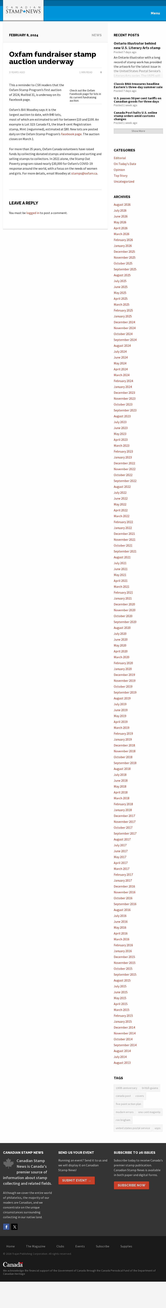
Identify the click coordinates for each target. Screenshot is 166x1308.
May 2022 (120, 504)
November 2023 (124, 398)
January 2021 (123, 598)
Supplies (126, 1246)
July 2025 (120, 281)
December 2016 (124, 886)
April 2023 (121, 440)
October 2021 (123, 545)
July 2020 (120, 634)
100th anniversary (126, 1088)
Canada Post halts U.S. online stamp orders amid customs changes (135, 115)
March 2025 (121, 304)
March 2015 (121, 1010)
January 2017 (123, 880)
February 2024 (123, 381)
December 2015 (124, 957)
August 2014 (122, 1051)
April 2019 (121, 722)
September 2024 (125, 340)
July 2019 (120, 704)
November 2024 (124, 328)
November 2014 (124, 1033)
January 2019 (123, 739)
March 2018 (121, 798)
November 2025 (124, 257)
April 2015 (121, 1004)
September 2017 (125, 833)
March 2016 (121, 939)
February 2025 (123, 310)
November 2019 (124, 681)
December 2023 (124, 393)
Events (80, 1246)
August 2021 (122, 557)
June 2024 (121, 357)
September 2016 (125, 904)
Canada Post (123, 1096)
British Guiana (150, 1088)
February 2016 (123, 945)
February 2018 (123, 804)
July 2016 (120, 916)
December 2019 (124, 675)
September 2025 (125, 269)
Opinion (119, 170)
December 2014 (124, 1027)
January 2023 (123, 457)
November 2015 (124, 963)
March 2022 (121, 516)
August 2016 (122, 910)
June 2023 (121, 428)
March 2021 (121, 586)
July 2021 (120, 563)
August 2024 (122, 346)
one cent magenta (149, 1112)
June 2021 (121, 569)
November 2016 (124, 892)
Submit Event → (76, 1180)
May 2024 (120, 363)
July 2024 (120, 351)
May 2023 (120, 434)
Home (10, 1246)
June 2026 (121, 216)
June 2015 (121, 992)
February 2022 (123, 522)
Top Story (120, 175)
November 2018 (124, 751)
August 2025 (122, 275)
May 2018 (120, 786)
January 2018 (123, 810)
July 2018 (120, 775)
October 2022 (123, 475)
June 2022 (121, 498)
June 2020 (121, 639)
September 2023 (125, 410)
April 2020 (121, 651)
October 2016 (123, 898)
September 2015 (125, 974)
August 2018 (122, 769)
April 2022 (121, 510)
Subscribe (102, 1246)
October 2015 (123, 969)
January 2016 (123, 951)
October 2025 (123, 263)
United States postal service (133, 1128)
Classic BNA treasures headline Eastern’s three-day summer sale (138, 85)
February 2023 (123, 451)
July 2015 (120, 986)
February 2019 (123, 733)
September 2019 (125, 692)
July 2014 (120, 1057)
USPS (158, 1128)
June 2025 (121, 287)
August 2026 (122, 204)
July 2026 (120, 210)
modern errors (125, 1112)
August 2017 (122, 839)
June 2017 (121, 851)
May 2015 (120, 998)
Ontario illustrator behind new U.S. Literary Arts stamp (137, 45)
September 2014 (125, 1045)
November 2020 (124, 610)
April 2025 (121, 298)
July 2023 (120, 422)
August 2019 (122, 698)
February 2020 (123, 663)
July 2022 (120, 492)
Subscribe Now (131, 1185)
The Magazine (35, 1246)
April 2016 (121, 933)
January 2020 (123, 669)
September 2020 (125, 622)
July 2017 (120, 845)
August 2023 (122, 416)
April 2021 (121, 581)
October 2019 (123, 686)
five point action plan (128, 1104)
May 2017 (120, 857)
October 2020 (123, 616)
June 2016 (121, 921)
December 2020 (124, 604)
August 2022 (122, 487)
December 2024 (124, 322)
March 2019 (121, 728)
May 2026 (120, 222)
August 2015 (122, 980)
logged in (32, 213)
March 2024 (121, 375)
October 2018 (123, 757)
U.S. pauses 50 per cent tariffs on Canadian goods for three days (137, 99)
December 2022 (124, 463)
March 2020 (121, 657)
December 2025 (124, 251)
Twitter (14, 1226)
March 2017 (121, 869)
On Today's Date (125, 164)
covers (139, 1096)
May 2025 (120, 293)
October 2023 (123, 404)
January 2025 (123, 316)
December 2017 (124, 816)
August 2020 (122, 628)
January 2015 (123, 1021)
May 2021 (120, 575)
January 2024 (123, 387)
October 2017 (123, 827)
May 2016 (120, 927)
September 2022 (125, 481)
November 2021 (124, 539)
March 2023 (121, 445)
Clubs (60, 1246)
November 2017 (124, 822)
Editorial (120, 158)
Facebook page (71, 134)
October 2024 (123, 334)
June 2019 (121, 710)
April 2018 (121, 792)
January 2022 (123, 528)
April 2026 (121, 228)
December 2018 (124, 745)
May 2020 (120, 645)
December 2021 (124, 534)
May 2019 (120, 716)
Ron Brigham (123, 1120)
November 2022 (124, 469)
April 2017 (121, 863)
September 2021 (125, 551)
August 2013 (122, 1063)
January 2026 (123, 246)
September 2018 (125, 763)
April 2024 (121, 369)
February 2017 (123, 874)
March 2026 (121, 234)
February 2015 (123, 1016)
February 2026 (123, 240)
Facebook (6, 1226)
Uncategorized (124, 181)
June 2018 (121, 780)
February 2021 (123, 592)
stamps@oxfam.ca (84, 173)
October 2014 (123, 1039)
